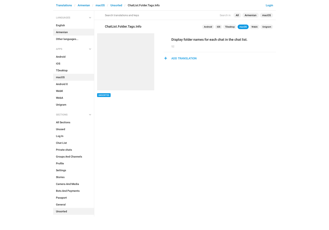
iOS (218, 26)
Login (269, 5)
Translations (64, 5)
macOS (100, 5)
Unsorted (116, 5)
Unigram (266, 26)
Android (208, 26)
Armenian (84, 5)
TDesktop (230, 26)
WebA (255, 26)
